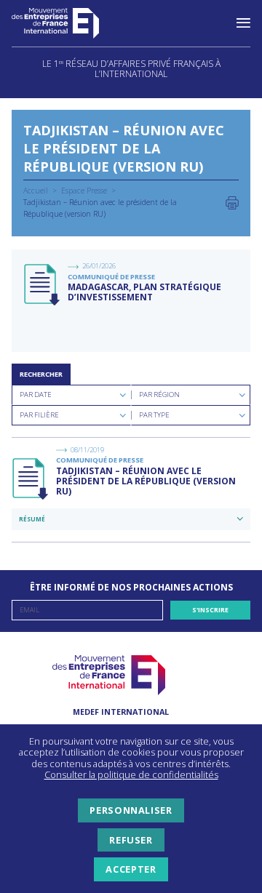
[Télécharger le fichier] (43, 285)
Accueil (35, 190)
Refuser (130, 839)
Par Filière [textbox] (39, 415)
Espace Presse (84, 190)
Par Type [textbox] (154, 415)
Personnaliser (131, 810)
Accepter (131, 869)
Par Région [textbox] (159, 394)
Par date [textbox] (36, 394)
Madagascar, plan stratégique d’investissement (144, 292)
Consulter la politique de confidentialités (131, 774)
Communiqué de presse (111, 276)
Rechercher (41, 374)
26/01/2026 (99, 266)
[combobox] (71, 395)
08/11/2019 (87, 449)
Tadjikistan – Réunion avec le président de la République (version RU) (146, 481)
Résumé (32, 519)
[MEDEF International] (70, 23)
